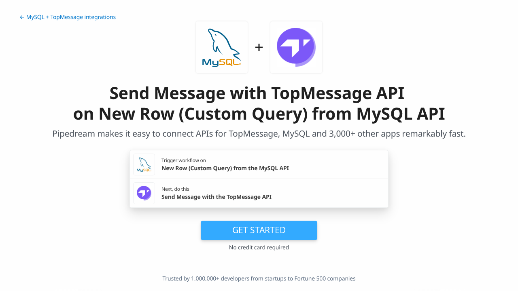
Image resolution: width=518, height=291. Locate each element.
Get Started (259, 230)
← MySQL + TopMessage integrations (67, 17)
